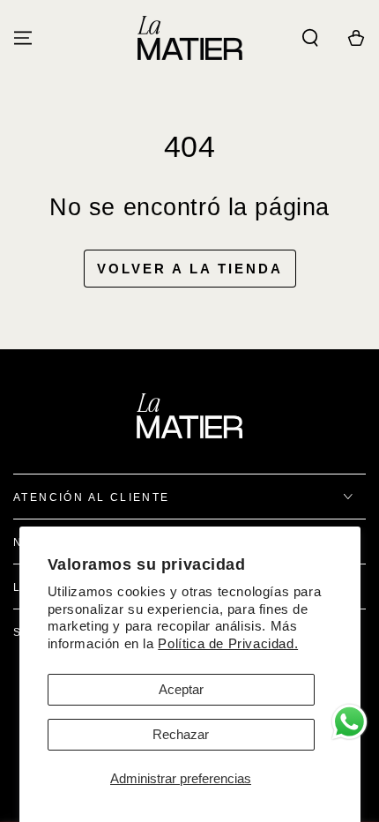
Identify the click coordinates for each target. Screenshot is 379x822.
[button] (310, 38)
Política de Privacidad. (228, 643)
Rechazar (180, 734)
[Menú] (23, 38)
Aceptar (181, 689)
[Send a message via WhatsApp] (349, 722)
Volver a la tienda (190, 268)
